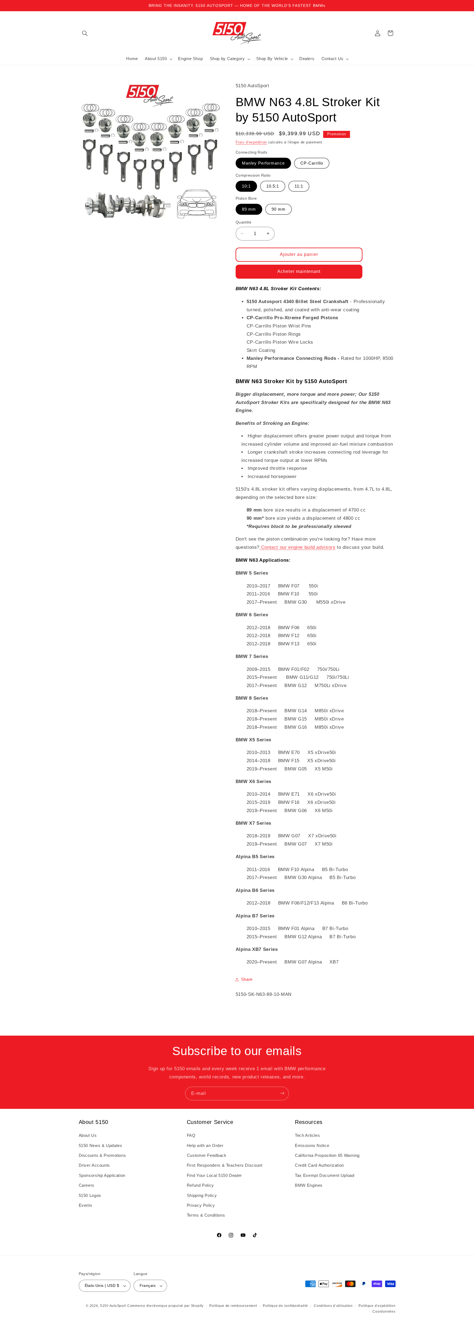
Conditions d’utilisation (333, 1305)
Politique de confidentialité (285, 1305)
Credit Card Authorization (319, 1165)
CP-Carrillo (311, 163)
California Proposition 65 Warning (327, 1155)
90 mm (279, 209)
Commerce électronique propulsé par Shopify (165, 1305)
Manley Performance (263, 163)
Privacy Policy (201, 1205)
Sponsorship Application (102, 1175)
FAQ (191, 1135)
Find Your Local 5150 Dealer (214, 1175)
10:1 (246, 186)
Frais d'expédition (251, 142)
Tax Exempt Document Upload (324, 1175)
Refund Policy (200, 1185)
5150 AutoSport (113, 1305)
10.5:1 (272, 186)
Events (85, 1205)
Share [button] (247, 979)
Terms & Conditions (206, 1215)
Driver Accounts (94, 1165)
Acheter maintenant (298, 271)
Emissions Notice (312, 1145)
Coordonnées (384, 1311)
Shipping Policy (202, 1195)
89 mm (249, 209)
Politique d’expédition (377, 1305)
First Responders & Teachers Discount (225, 1165)
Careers (86, 1185)
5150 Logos (90, 1195)
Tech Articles (307, 1135)
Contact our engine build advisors (297, 547)
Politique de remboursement (233, 1305)
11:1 (299, 186)
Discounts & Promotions (102, 1155)
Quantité (243, 222)
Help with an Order (205, 1145)
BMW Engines (309, 1185)
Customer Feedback (207, 1155)
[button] (85, 33)
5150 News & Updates (100, 1145)
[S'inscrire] (282, 1093)
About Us (88, 1135)
